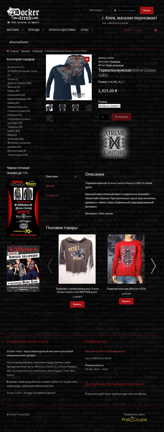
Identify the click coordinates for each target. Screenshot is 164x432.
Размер (102, 101)
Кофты (14, 90)
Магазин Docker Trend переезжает (105, 351)
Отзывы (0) (52, 195)
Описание (52, 176)
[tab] (62, 176)
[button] (87, 59)
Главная (14, 50)
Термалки (37, 50)
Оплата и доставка (62, 29)
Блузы (13, 79)
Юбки (12, 134)
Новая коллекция (115, 65)
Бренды (34, 29)
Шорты (14, 130)
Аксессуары (18, 154)
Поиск (146, 10)
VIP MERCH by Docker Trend (22, 73)
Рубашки (15, 114)
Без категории (17, 150)
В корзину (121, 116)
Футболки (16, 138)
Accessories (15, 67)
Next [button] (153, 266)
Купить (77, 304)
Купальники (16, 94)
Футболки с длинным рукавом (19, 144)
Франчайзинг (19, 42)
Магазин (13, 29)
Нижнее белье (18, 106)
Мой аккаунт (96, 10)
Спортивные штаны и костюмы (19, 120)
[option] (77, 271)
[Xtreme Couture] (114, 142)
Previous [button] (49, 266)
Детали (50, 185)
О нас (85, 29)
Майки (13, 102)
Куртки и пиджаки (19, 98)
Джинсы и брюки (19, 83)
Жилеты (14, 87)
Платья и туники (19, 110)
